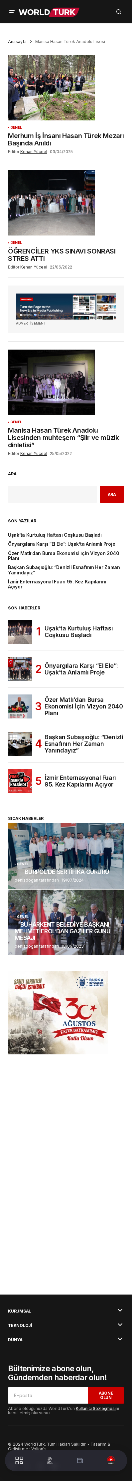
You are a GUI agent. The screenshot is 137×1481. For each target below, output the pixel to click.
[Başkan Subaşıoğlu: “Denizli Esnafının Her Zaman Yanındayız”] (20, 744)
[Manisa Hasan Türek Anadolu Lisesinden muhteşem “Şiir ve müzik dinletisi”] (66, 382)
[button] (12, 12)
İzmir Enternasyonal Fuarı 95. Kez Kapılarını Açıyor (57, 584)
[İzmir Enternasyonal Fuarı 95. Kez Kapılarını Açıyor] (20, 781)
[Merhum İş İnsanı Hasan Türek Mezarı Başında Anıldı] (66, 87)
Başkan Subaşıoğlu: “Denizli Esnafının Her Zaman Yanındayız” (64, 570)
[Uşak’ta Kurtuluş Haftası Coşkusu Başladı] (20, 632)
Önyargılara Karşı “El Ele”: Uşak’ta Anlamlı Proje (61, 544)
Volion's (39, 1448)
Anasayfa (17, 41)
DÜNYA (15, 1340)
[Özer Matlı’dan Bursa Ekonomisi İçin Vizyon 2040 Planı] (20, 706)
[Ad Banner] (66, 307)
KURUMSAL (19, 1311)
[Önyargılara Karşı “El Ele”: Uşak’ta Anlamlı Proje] (20, 669)
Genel (16, 127)
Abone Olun (106, 1395)
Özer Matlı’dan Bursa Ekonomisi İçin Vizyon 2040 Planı (63, 556)
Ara (12, 474)
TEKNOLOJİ (20, 1325)
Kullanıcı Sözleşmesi (96, 1408)
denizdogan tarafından (37, 880)
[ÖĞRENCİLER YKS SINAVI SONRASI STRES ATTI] (66, 202)
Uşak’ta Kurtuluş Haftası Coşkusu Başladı (55, 535)
